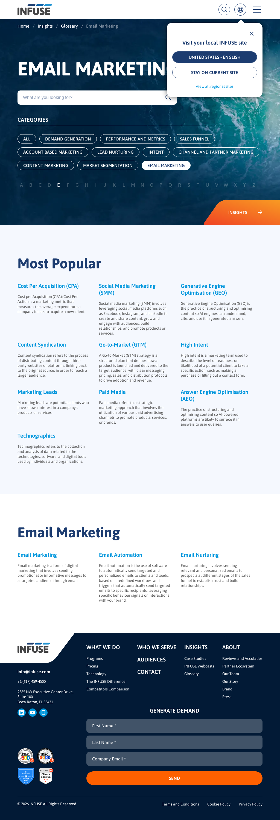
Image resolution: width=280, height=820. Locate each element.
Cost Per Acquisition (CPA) (48, 286)
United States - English (215, 57)
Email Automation (120, 555)
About (231, 647)
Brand (227, 689)
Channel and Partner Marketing (216, 152)
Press (226, 697)
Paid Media (112, 392)
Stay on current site (214, 72)
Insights (196, 647)
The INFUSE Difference (106, 681)
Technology (96, 674)
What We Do (103, 647)
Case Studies (195, 658)
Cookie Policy (219, 804)
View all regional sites (215, 86)
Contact (149, 672)
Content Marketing (45, 165)
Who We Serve (156, 647)
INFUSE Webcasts (199, 666)
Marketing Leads (37, 392)
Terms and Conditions (180, 804)
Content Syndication (42, 344)
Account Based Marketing (53, 152)
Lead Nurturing (115, 152)
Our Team (230, 674)
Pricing (92, 666)
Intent (156, 152)
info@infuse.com (34, 671)
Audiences (151, 659)
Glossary (191, 674)
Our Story (230, 681)
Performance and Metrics (135, 138)
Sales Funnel (194, 138)
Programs (94, 658)
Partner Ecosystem (238, 666)
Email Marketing (166, 165)
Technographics (36, 435)
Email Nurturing (200, 555)
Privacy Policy (250, 804)
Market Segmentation (108, 165)
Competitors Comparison (107, 689)
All (26, 138)
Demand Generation (68, 138)
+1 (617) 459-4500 (32, 681)
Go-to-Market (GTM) (123, 344)
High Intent (194, 344)
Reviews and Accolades (242, 658)
